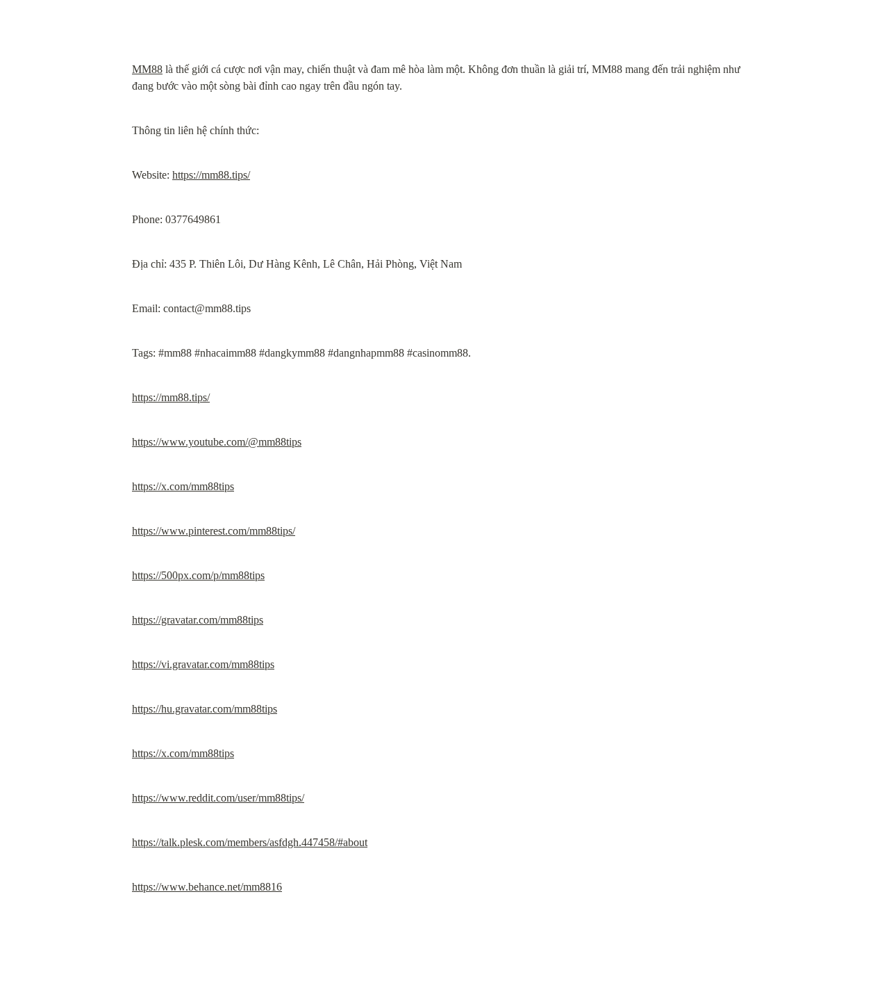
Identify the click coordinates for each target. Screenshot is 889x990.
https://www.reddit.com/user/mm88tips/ (218, 798)
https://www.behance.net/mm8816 (207, 887)
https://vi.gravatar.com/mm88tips (203, 664)
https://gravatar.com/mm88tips (197, 620)
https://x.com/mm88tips (183, 486)
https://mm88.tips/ (211, 175)
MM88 (147, 69)
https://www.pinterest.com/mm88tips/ (213, 531)
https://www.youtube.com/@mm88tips (216, 442)
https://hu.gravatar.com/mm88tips (204, 709)
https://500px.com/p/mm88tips (198, 575)
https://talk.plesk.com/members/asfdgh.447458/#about (249, 842)
